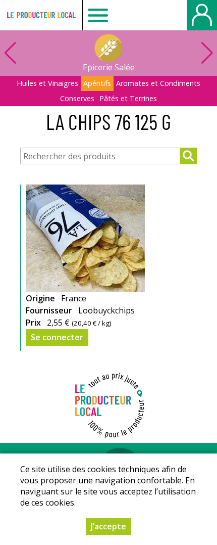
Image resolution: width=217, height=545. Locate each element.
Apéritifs (97, 83)
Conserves (77, 98)
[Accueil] (41, 15)
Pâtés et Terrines (128, 98)
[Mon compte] (202, 15)
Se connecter (57, 337)
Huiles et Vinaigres (47, 83)
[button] (207, 53)
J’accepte (108, 526)
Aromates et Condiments (158, 83)
